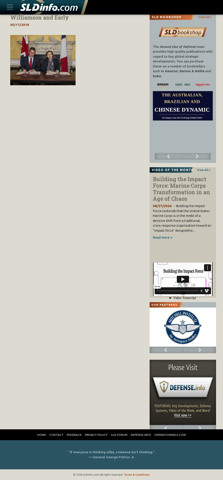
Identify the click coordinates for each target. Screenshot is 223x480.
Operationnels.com (170, 435)
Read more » (162, 237)
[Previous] (169, 156)
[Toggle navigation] (10, 7)
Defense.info (141, 435)
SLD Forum (119, 435)
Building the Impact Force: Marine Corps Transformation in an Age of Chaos (181, 189)
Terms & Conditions (136, 474)
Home (41, 435)
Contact (56, 435)
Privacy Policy (96, 435)
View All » (205, 16)
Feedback (74, 435)
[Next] (197, 156)
